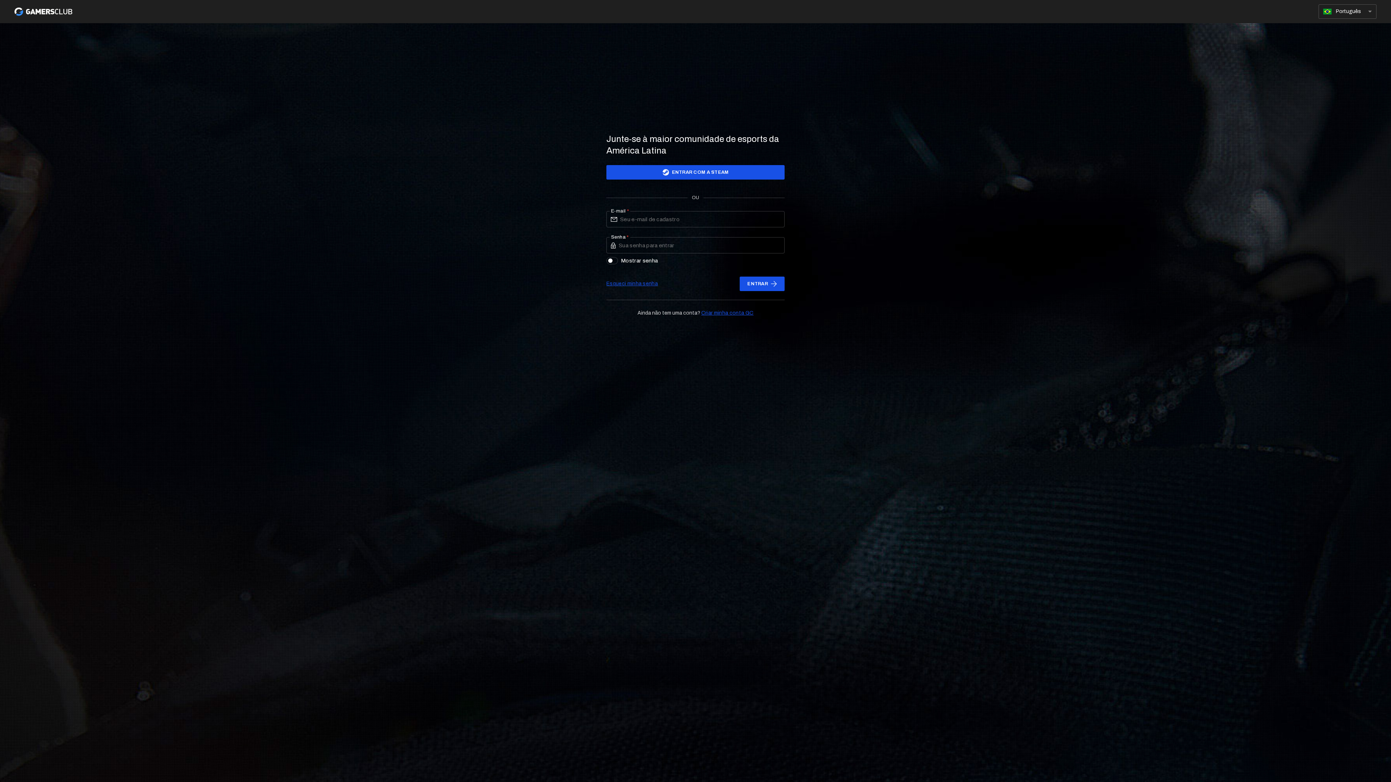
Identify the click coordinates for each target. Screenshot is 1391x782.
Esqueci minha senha (632, 283)
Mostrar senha (639, 261)
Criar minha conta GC (727, 313)
